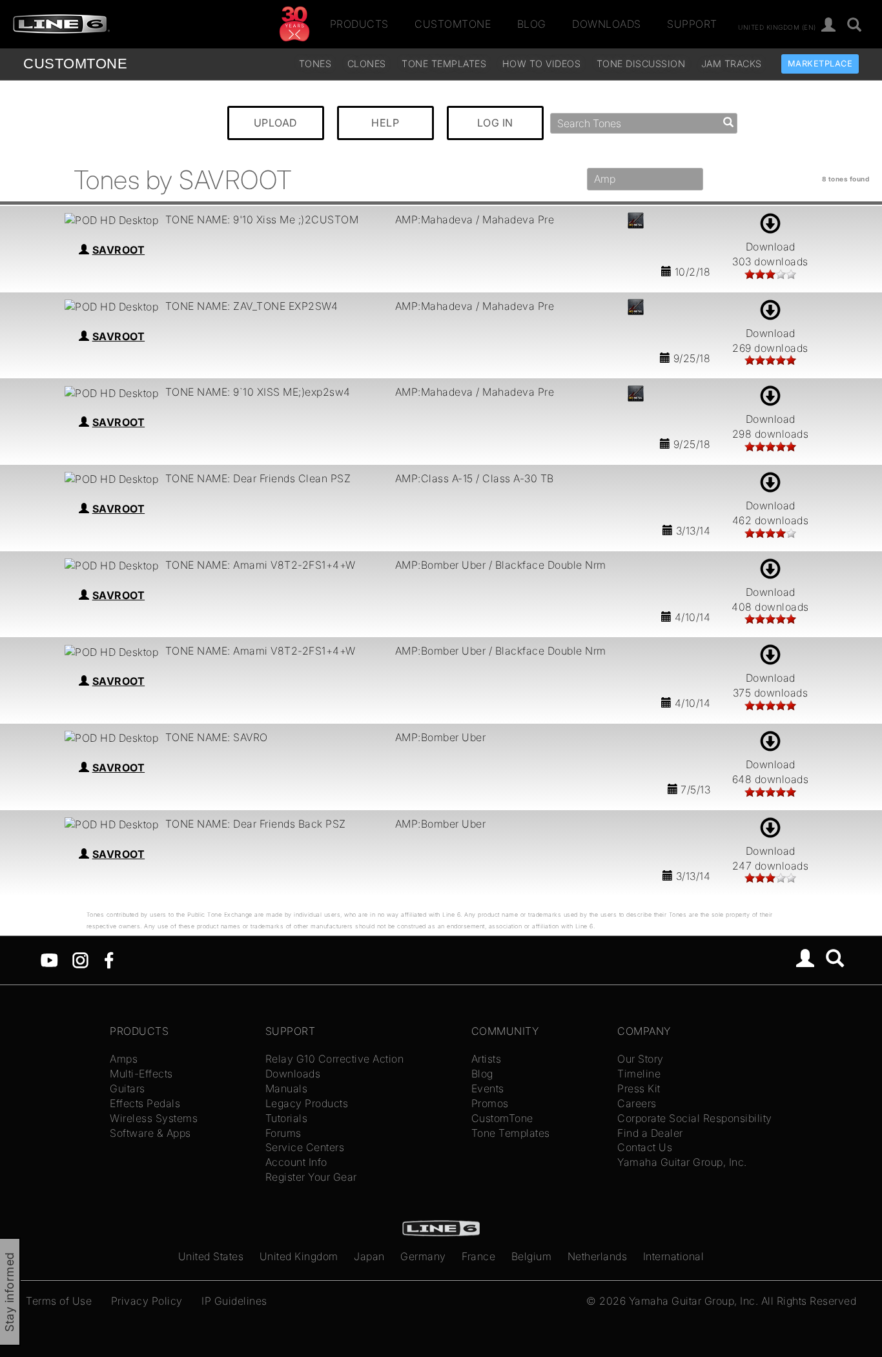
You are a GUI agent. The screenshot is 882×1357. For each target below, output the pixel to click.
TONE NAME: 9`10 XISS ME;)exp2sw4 (258, 391)
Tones (315, 63)
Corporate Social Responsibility (694, 1118)
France (478, 1256)
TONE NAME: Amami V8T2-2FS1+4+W (260, 564)
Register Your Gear (311, 1176)
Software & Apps (150, 1133)
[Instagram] (80, 959)
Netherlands (598, 1256)
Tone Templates (444, 63)
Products (359, 23)
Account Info (296, 1162)
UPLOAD (276, 122)
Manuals (286, 1088)
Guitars (127, 1088)
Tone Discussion (641, 63)
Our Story (640, 1058)
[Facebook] (108, 959)
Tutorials (286, 1118)
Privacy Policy (147, 1300)
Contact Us (644, 1147)
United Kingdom (299, 1256)
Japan (369, 1256)
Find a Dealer (650, 1133)
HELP (385, 122)
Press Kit (639, 1088)
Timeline (639, 1073)
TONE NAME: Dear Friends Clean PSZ (258, 478)
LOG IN (495, 122)
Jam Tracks (731, 63)
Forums (283, 1133)
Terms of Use (59, 1300)
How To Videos (541, 63)
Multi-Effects (141, 1073)
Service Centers (305, 1147)
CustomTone (453, 23)
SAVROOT (118, 249)
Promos (490, 1103)
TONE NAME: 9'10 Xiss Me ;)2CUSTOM (262, 219)
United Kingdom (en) (777, 26)
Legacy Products (307, 1103)
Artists (486, 1058)
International (673, 1256)
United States (211, 1256)
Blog (531, 23)
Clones (366, 63)
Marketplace (820, 63)
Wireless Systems (154, 1118)
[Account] (828, 25)
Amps (124, 1058)
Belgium (531, 1256)
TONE (75, 64)
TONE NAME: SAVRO (216, 737)
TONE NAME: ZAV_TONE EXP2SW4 (251, 306)
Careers (637, 1103)
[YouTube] (49, 959)
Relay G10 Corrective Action (334, 1058)
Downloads (606, 23)
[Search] (854, 25)
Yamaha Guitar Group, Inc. (682, 1162)
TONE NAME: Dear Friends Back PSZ (255, 823)
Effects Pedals (145, 1103)
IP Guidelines (234, 1300)
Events (487, 1088)
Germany (423, 1256)
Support (692, 23)
